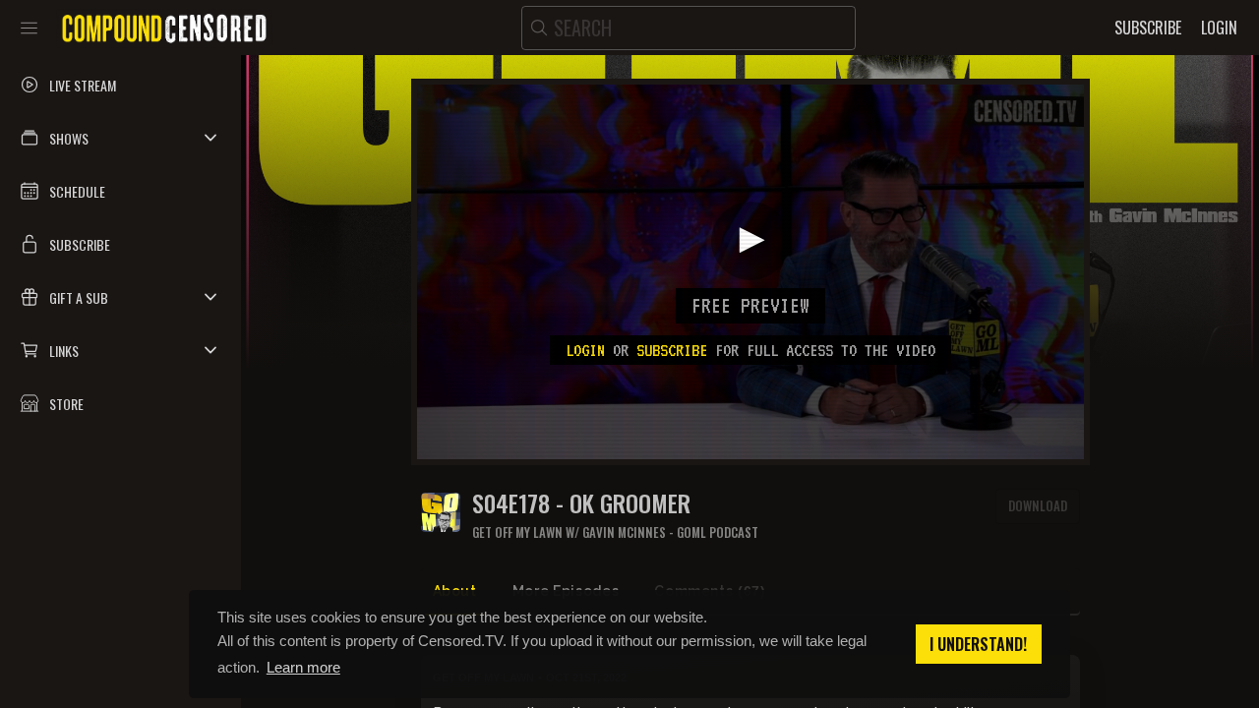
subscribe (671, 350)
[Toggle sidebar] (29, 27)
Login (585, 350)
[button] (120, 137)
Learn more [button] (303, 667)
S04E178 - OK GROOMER (581, 503)
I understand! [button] (978, 644)
